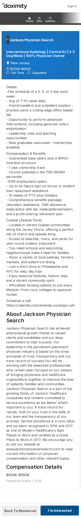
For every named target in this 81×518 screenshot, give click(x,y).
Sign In (72, 6)
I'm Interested (59, 510)
